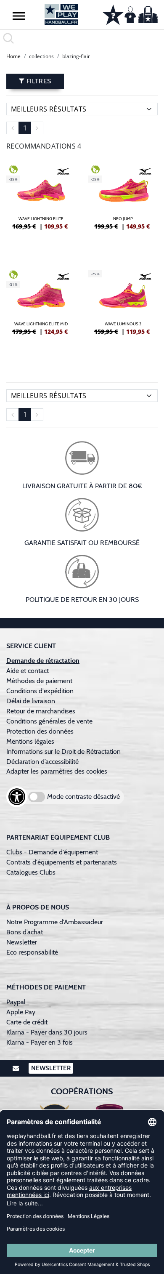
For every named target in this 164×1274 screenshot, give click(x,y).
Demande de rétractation (42, 661)
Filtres (37, 81)
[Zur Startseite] (62, 14)
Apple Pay (20, 1012)
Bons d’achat (25, 932)
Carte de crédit (27, 1022)
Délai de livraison (30, 701)
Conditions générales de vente (49, 721)
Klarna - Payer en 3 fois (39, 1042)
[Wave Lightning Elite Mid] (41, 314)
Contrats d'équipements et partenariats (61, 862)
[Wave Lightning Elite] (41, 209)
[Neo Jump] (123, 209)
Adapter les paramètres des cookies (56, 771)
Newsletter (21, 942)
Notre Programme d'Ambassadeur (54, 922)
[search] (82, 38)
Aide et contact (27, 671)
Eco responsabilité (32, 952)
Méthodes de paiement (41, 681)
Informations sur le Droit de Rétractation (63, 751)
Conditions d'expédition (41, 691)
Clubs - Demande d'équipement (52, 852)
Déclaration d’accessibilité (42, 762)
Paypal (16, 1002)
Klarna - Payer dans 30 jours (46, 1032)
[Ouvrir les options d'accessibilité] (16, 796)
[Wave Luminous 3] (123, 314)
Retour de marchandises (41, 711)
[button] (19, 15)
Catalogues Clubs (31, 872)
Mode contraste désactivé (83, 797)
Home (13, 56)
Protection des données (40, 731)
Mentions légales (30, 741)
